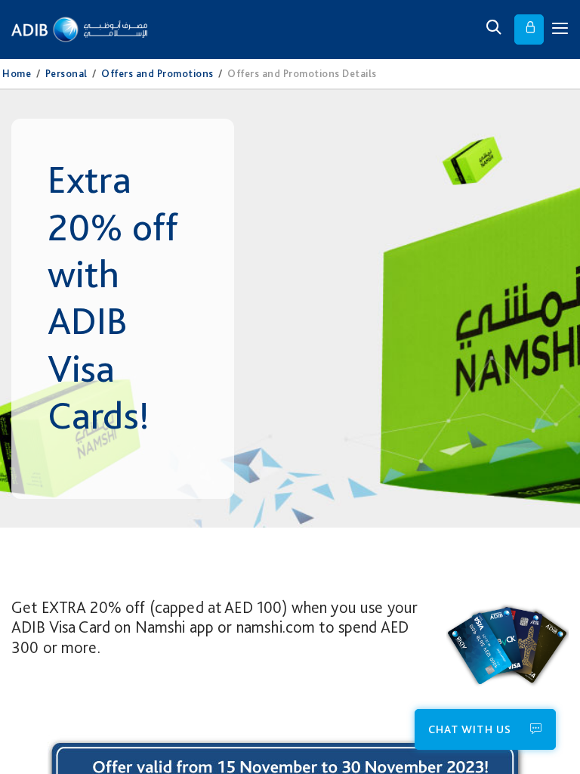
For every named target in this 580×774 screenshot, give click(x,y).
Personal (66, 73)
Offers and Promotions (157, 73)
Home (16, 73)
